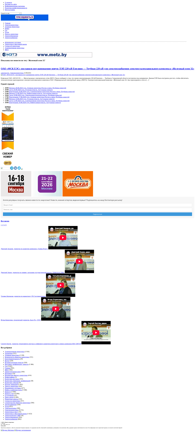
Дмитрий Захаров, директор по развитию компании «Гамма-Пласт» (24, 249)
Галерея (7, 368)
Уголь (7, 32)
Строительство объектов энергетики (17, 403)
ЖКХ (7, 50)
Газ (6, 30)
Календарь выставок (12, 379)
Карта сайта (3, 425)
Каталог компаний (11, 384)
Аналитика (9, 353)
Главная (7, 23)
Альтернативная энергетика (14, 48)
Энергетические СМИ (12, 415)
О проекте (8, 2)
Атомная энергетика (12, 355)
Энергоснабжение (11, 38)
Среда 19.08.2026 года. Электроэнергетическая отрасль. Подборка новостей (35, 95)
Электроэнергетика (11, 25)
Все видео (5, 221)
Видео (7, 361)
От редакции (9, 395)
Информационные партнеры (15, 6)
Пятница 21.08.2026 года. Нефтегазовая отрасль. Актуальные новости (33, 93)
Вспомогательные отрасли (14, 362)
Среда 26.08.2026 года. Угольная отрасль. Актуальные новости (31, 90)
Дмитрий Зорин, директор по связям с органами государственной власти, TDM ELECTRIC (32, 272)
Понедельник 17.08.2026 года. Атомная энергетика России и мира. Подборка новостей (39, 97)
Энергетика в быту (11, 412)
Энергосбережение (11, 36)
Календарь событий (12, 382)
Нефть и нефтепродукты (13, 390)
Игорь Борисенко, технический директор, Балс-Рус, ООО (21, 320)
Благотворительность (12, 359)
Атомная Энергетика (12, 27)
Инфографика (10, 377)
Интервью (8, 373)
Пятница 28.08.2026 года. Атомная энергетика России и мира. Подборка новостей (37, 88)
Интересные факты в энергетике (16, 375)
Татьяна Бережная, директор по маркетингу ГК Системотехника (23, 296)
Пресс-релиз (9, 397)
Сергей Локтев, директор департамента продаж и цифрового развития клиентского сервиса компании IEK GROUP (41, 344)
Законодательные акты (13, 372)
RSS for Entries (10, 10)
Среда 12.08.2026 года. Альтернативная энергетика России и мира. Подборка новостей (39, 101)
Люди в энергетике (11, 34)
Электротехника (10, 408)
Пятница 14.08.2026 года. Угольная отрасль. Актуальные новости (32, 99)
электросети (5, 73)
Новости (8, 392)
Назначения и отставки (13, 42)
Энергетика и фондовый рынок (16, 44)
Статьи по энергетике (12, 401)
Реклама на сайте (11, 4)
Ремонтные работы (11, 399)
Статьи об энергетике (12, 46)
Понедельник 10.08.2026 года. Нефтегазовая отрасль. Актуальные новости (35, 102)
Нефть (7, 28)
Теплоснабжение (11, 404)
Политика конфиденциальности (16, 8)
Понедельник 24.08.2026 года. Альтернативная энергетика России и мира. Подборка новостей (42, 91)
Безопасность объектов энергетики (17, 357)
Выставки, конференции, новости (16, 364)
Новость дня (9, 393)
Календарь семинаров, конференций (17, 381)
